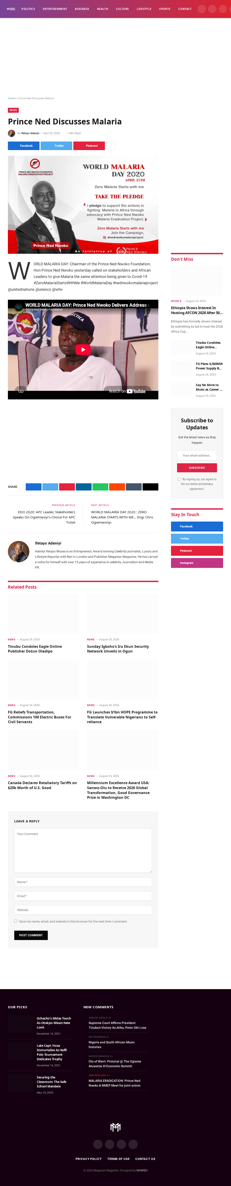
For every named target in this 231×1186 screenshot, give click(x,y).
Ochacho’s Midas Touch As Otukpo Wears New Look (54, 1022)
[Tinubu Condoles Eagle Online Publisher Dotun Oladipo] (43, 614)
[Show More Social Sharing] (110, 146)
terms (194, 484)
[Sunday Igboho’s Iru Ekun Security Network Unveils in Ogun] (122, 614)
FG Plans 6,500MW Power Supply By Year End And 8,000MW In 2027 (209, 366)
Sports (164, 9)
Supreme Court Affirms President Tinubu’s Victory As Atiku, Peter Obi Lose (117, 1025)
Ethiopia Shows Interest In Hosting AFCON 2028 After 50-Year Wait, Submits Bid (196, 310)
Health (102, 9)
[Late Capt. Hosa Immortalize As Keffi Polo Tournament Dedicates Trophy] (20, 1051)
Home (11, 98)
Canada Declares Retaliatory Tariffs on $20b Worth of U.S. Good (42, 785)
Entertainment (55, 9)
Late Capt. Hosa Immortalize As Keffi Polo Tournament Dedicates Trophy (52, 1052)
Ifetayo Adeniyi (30, 133)
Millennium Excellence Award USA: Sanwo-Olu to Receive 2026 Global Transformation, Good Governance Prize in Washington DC (118, 790)
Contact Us (145, 1159)
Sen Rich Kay (97, 1075)
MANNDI (142, 1170)
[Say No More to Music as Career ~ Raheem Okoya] (181, 389)
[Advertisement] (115, 57)
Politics (28, 9)
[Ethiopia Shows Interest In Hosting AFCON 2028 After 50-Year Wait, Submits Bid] (197, 280)
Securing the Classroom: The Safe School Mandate (51, 1081)
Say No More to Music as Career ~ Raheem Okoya (208, 387)
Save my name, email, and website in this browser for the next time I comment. (73, 921)
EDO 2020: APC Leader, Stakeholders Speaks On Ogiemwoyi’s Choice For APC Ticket (44, 517)
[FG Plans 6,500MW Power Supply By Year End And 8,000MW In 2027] (181, 368)
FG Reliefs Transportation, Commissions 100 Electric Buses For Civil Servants (39, 717)
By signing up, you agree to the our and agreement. (198, 484)
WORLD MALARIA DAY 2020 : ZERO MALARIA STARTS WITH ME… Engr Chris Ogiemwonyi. (122, 517)
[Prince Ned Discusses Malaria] (83, 205)
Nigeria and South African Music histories (112, 1044)
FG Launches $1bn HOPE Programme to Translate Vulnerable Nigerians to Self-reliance (122, 717)
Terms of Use (118, 1159)
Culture (122, 9)
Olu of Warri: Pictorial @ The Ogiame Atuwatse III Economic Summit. (115, 1064)
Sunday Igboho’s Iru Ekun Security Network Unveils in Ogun (118, 649)
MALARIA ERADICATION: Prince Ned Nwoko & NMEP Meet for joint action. (115, 1083)
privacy (208, 484)
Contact (185, 9)
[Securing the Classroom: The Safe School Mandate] (20, 1083)
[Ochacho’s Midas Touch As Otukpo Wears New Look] (20, 1024)
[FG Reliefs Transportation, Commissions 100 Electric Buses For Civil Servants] (43, 680)
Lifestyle (144, 9)
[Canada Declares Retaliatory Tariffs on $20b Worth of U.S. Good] (43, 750)
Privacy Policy (89, 1159)
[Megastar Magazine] (11, 9)
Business (82, 9)
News (13, 110)
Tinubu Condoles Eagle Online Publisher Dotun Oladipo (35, 649)
